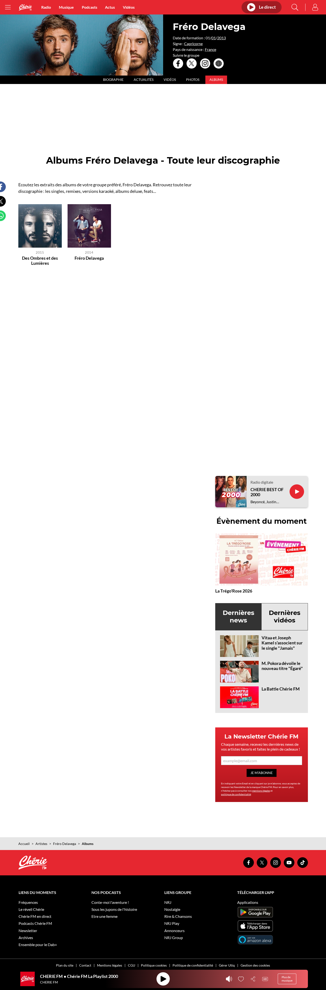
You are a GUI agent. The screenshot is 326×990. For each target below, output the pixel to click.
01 (213, 37)
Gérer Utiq (227, 965)
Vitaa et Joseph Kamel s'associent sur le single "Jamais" (282, 643)
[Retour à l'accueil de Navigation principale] (25, 7)
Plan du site (64, 965)
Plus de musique (287, 978)
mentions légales (261, 790)
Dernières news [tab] (238, 616)
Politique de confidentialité (193, 965)
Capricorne (193, 43)
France (210, 49)
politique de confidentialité (236, 794)
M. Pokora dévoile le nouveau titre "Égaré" (282, 666)
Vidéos (129, 7)
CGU (131, 965)
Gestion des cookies (255, 965)
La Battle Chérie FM (281, 688)
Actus (110, 7)
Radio (46, 7)
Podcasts (89, 7)
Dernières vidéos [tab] (284, 616)
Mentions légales (109, 965)
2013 (221, 37)
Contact (85, 965)
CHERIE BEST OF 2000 (267, 492)
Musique (66, 7)
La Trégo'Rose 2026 (233, 590)
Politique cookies (154, 965)
